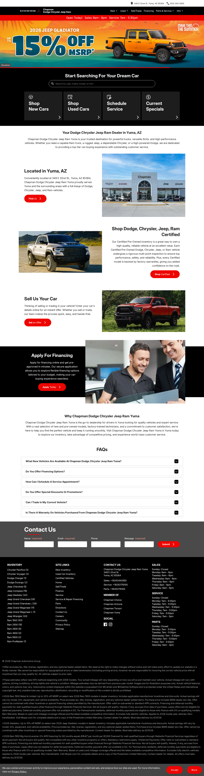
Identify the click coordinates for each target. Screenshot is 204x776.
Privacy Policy (63, 624)
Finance (60, 590)
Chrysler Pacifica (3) (17, 569)
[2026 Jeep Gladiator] (102, 44)
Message (134, 538)
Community (61, 620)
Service (59, 595)
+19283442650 (118, 580)
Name (33, 538)
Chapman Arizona (113, 604)
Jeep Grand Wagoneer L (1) (21, 612)
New (112, 10)
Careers (60, 616)
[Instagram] (110, 624)
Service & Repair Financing (69, 599)
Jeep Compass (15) (17, 590)
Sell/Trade (136, 10)
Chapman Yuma (112, 612)
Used (123, 10)
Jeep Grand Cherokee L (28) (22, 603)
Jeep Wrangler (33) (17, 616)
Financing (149, 10)
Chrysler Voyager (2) (18, 574)
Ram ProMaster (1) (16, 641)
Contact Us (61, 612)
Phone (94, 538)
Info (179, 10)
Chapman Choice (113, 600)
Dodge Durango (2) (17, 582)
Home (59, 582)
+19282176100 (120, 584)
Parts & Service (164, 10)
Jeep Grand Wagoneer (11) (20, 607)
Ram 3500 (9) (14, 628)
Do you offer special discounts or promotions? (54, 492)
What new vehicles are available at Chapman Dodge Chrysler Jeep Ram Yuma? (73, 461)
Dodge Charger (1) (16, 578)
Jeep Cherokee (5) (17, 586)
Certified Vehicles (65, 578)
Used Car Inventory (65, 574)
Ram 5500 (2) (14, 637)
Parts (58, 603)
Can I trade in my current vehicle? (46, 502)
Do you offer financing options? (45, 471)
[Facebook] (105, 624)
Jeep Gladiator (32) (17, 595)
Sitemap (60, 628)
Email (66, 538)
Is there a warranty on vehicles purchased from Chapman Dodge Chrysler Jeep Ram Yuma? (81, 512)
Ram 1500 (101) (14, 620)
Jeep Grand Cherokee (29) (21, 599)
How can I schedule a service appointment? (53, 481)
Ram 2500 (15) (14, 624)
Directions (61, 607)
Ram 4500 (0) (14, 633)
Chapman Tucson (113, 608)
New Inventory (63, 569)
